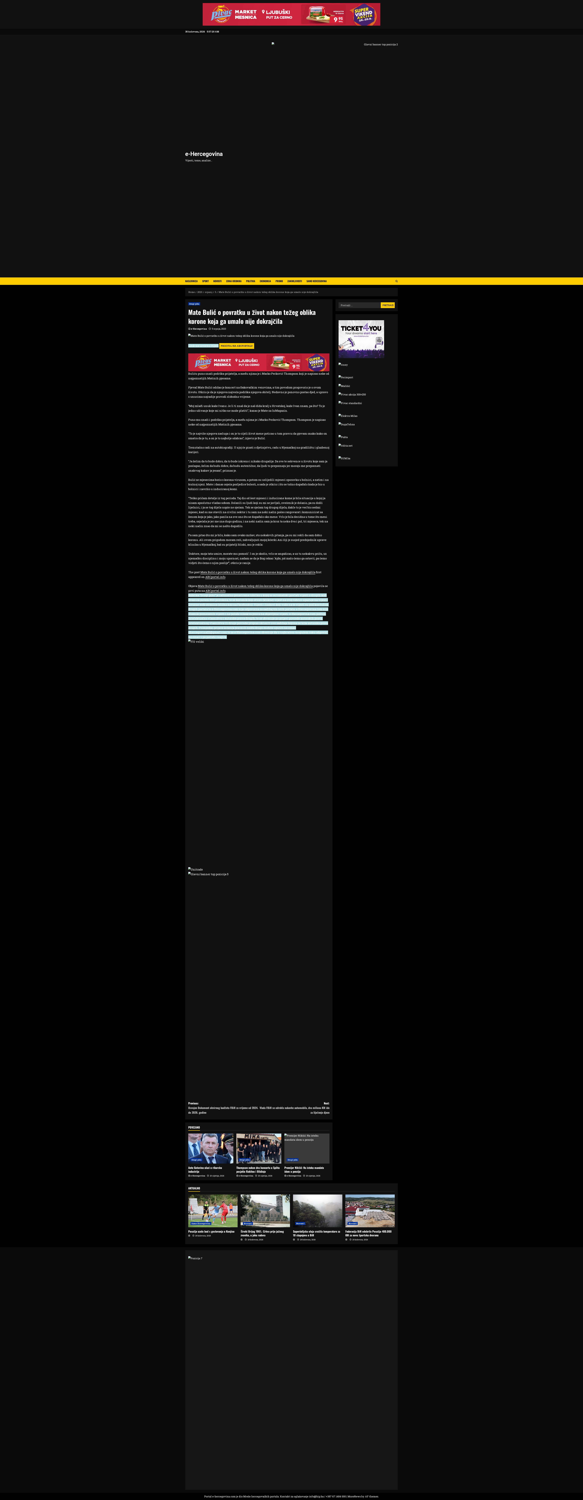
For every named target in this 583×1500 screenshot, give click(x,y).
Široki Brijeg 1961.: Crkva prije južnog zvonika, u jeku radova (262, 1233)
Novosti (217, 281)
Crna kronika (234, 281)
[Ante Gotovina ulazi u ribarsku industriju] (210, 1149)
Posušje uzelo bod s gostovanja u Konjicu (211, 1231)
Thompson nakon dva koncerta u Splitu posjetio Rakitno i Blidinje (258, 1169)
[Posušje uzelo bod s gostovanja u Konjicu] (213, 1211)
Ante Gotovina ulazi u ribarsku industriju (205, 1169)
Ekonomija (265, 281)
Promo (279, 281)
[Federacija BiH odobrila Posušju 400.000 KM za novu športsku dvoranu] (370, 1211)
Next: (294, 1107)
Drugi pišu (194, 304)
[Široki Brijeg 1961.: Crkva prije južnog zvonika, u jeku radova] (265, 1211)
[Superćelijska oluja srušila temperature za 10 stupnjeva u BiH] (317, 1211)
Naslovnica (191, 281)
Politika (250, 281)
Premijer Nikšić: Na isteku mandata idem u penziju (304, 1169)
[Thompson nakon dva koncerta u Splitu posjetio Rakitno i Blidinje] (258, 1149)
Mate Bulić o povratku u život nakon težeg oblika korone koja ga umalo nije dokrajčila (257, 572)
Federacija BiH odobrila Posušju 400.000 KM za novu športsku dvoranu (368, 1233)
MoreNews (354, 1496)
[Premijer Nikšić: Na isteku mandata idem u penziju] (306, 1149)
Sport (205, 281)
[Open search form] (396, 281)
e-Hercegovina (204, 154)
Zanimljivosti (294, 281)
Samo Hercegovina (317, 281)
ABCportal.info (215, 577)
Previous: (223, 1107)
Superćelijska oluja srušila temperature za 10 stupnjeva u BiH (316, 1233)
